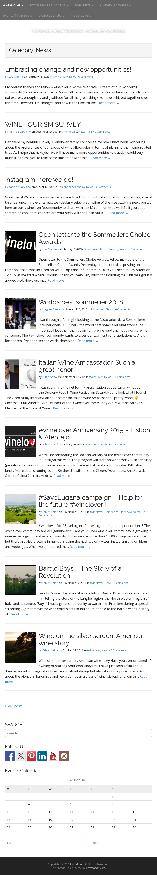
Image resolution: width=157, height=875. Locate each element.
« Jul (9, 843)
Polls (90, 131)
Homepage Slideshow (71, 187)
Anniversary (60, 76)
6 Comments (122, 309)
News (72, 76)
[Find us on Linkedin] (42, 756)
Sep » (94, 843)
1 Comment (121, 583)
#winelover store (51, 15)
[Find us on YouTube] (53, 756)
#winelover (12, 5)
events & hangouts (17, 15)
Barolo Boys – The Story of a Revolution (80, 572)
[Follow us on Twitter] (21, 756)
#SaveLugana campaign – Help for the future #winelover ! (90, 501)
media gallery (81, 15)
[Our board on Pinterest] (31, 756)
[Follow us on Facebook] (10, 756)
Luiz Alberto (16, 76)
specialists (83, 5)
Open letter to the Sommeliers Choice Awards (95, 238)
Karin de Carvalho (20, 131)
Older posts (14, 706)
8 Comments (118, 650)
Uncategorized (117, 249)
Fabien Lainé (50, 444)
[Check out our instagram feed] (64, 756)
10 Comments (121, 377)
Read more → (109, 103)
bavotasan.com (95, 868)
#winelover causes (114, 5)
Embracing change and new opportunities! (68, 69)
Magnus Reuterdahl (54, 309)
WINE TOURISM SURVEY (43, 124)
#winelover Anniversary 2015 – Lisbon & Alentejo (94, 433)
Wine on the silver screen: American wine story (92, 639)
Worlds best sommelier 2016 (81, 302)
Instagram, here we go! (39, 179)
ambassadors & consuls (47, 5)
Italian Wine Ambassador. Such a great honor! (87, 366)
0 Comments (86, 76)
